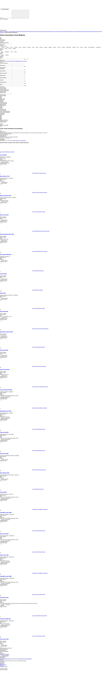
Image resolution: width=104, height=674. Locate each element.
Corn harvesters (56, 31)
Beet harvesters (26, 31)
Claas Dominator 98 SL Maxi (7, 234)
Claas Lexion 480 (4, 639)
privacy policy (15, 140)
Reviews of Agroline (21, 658)
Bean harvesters (82, 31)
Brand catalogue (28, 658)
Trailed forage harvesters (41, 31)
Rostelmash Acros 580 (5, 411)
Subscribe (2, 139)
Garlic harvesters (97, 31)
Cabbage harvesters (89, 31)
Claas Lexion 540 (4, 214)
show (1, 124)
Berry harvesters (70, 31)
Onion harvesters (63, 31)
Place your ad (3, 135)
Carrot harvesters (50, 31)
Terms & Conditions (4, 658)
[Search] (20, 14)
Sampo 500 (3, 293)
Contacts (7, 654)
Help (4, 654)
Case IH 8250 (3, 155)
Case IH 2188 (3, 492)
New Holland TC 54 (4, 176)
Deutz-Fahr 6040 (4, 311)
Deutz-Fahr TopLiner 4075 (6, 331)
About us (1, 654)
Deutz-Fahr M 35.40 (5, 369)
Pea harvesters (76, 31)
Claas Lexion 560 (4, 555)
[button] (52, 25)
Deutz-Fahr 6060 (4, 350)
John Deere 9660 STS (5, 618)
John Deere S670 (4, 597)
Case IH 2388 (3, 273)
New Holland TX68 (4, 472)
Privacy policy (10, 658)
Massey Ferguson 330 (5, 195)
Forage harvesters (19, 31)
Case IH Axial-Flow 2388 (6, 389)
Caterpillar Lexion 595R (6, 512)
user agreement (23, 140)
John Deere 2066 (4, 453)
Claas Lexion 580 (4, 432)
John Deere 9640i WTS (5, 254)
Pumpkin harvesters (33, 31)
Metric (4, 656)
